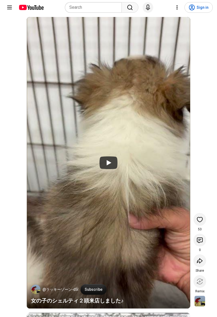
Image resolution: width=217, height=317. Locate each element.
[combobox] (94, 7)
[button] (35, 289)
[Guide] (9, 7)
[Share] (199, 260)
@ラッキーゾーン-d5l (60, 289)
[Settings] (177, 7)
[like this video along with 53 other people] (199, 219)
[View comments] (199, 240)
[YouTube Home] (31, 7)
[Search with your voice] (148, 7)
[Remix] (199, 281)
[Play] (108, 162)
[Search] (129, 7)
